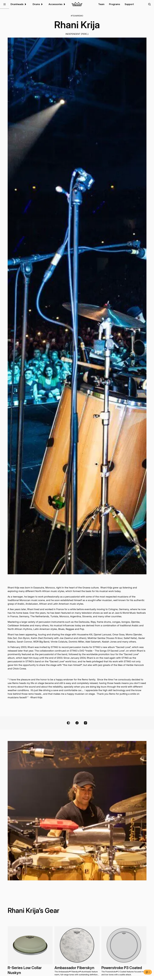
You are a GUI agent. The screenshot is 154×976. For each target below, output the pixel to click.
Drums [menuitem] (36, 4)
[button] (4, 4)
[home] (77, 4)
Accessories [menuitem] (55, 4)
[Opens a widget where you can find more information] (148, 972)
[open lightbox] (77, 306)
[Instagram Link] (85, 723)
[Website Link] (68, 723)
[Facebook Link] (77, 723)
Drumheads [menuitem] (16, 4)
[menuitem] (25, 4)
